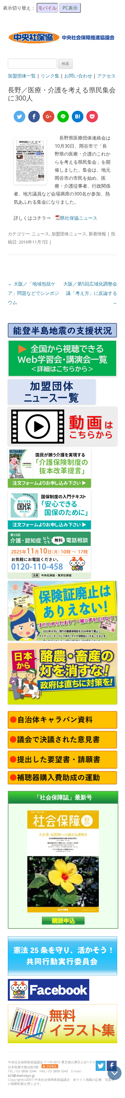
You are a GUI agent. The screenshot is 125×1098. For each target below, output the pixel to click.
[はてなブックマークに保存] (77, 116)
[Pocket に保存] (92, 116)
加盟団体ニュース (68, 234)
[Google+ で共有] (48, 116)
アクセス (106, 76)
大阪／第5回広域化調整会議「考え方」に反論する (90, 293)
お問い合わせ (78, 76)
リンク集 (50, 76)
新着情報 (97, 234)
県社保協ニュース (78, 218)
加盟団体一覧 (22, 76)
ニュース (40, 234)
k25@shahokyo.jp (21, 1075)
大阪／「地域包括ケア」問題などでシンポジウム (33, 293)
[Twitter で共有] (19, 116)
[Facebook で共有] (34, 116)
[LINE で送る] (63, 116)
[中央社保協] (62, 48)
